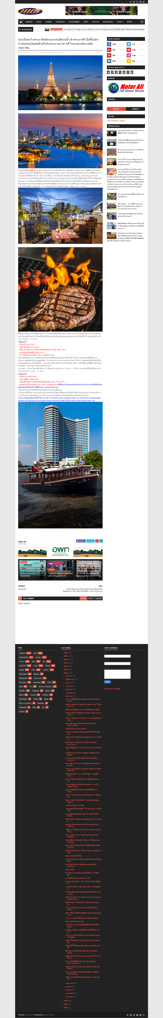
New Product (108, 21)
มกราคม (69, 996)
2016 (66, 1007)
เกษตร (33, 670)
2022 (66, 666)
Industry (47, 691)
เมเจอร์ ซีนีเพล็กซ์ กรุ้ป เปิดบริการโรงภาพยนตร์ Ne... (82, 941)
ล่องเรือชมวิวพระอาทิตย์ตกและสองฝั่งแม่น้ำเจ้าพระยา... (81, 865)
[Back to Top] (143, 1015)
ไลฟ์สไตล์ (54, 52)
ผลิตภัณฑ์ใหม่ (23, 657)
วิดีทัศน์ (35, 699)
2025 (66, 656)
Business (29, 21)
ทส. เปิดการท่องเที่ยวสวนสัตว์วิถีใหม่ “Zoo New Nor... (82, 873)
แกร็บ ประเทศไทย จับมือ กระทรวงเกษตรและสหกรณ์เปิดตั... (82, 936)
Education (22, 691)
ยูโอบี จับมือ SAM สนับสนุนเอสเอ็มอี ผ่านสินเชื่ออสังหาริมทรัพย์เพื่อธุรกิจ (131, 141)
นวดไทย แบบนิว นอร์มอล (74, 805)
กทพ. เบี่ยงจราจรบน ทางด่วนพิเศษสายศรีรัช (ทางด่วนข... (83, 764)
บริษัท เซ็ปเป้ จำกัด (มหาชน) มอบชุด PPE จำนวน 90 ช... (83, 957)
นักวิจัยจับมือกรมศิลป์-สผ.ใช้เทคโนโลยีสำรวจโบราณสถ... (83, 892)
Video (34, 707)
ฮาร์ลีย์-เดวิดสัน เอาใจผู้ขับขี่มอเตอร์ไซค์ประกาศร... (82, 930)
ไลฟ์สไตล (45, 695)
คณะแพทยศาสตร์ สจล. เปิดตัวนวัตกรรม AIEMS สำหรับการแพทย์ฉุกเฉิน (131, 131)
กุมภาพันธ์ (70, 993)
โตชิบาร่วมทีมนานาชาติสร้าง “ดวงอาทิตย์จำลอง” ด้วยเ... (83, 719)
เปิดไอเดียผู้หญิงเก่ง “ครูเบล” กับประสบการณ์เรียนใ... (83, 748)
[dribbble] (137, 1)
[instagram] (140, 1)
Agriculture (41, 703)
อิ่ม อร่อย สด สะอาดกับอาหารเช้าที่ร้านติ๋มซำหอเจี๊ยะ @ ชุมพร (131, 150)
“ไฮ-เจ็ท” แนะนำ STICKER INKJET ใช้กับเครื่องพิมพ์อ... (82, 925)
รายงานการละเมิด (112, 688)
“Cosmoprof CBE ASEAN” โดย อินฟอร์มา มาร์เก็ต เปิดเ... (83, 809)
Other (119, 21)
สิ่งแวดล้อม (22, 682)
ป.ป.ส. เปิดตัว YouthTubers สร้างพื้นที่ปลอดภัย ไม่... (82, 780)
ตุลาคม (69, 682)
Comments (135, 109)
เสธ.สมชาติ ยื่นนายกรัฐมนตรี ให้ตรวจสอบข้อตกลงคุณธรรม (81, 972)
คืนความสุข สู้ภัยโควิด (73, 855)
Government (36, 682)
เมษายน (69, 986)
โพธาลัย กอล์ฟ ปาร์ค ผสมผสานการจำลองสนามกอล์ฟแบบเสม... (82, 898)
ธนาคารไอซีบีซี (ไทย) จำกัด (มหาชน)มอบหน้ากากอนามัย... (80, 962)
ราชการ (21, 661)
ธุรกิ (43, 707)
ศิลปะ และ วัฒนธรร (25, 703)
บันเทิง (36, 666)
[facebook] (130, 1)
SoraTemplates (29, 1015)
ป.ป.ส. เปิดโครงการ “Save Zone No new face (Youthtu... (81, 835)
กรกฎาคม (69, 692)
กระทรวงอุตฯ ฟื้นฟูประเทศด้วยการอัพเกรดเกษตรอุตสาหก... (83, 769)
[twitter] (134, 1)
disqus (91, 598)
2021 (66, 669)
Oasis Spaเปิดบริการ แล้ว (74, 921)
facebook (98, 598)
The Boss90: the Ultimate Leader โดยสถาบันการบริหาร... (83, 713)
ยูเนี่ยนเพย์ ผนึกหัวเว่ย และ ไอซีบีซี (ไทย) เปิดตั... (83, 709)
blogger (83, 598)
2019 (66, 1000)
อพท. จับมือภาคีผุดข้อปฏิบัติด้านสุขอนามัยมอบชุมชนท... (83, 913)
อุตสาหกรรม (38, 678)
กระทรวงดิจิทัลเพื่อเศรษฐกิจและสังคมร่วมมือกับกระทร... (82, 700)
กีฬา (44, 661)
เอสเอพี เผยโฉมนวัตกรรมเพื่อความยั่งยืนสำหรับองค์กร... (82, 753)
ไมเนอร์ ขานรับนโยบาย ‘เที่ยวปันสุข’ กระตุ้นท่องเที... (83, 795)
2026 (66, 652)
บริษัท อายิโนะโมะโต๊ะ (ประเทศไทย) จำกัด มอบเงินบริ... (82, 967)
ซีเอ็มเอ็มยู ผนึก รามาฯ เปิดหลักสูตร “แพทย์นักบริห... (82, 774)
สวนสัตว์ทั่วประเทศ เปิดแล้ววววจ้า (78, 878)
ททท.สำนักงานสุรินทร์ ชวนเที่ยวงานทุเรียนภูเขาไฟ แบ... (81, 743)
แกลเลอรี (33, 695)
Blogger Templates (49, 1015)
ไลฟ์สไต (21, 711)
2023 (66, 663)
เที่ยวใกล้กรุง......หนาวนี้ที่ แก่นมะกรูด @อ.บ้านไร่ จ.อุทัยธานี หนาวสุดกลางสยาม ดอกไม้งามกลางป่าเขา (130, 206)
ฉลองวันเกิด (69, 869)
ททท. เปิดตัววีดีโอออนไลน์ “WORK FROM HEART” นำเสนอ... (83, 846)
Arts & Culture (23, 699)
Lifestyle (95, 21)
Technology (60, 21)
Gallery (46, 699)
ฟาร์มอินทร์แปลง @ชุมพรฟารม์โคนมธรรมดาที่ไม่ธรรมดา (130, 214)
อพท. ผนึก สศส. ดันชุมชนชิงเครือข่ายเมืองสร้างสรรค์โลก (80, 724)
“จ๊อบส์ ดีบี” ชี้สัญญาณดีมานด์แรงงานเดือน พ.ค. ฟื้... (82, 946)
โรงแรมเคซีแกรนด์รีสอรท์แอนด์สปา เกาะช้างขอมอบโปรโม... (82, 785)
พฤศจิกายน (70, 679)
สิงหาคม (69, 689)
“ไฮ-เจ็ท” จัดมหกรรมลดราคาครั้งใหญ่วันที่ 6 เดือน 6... (81, 908)
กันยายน (69, 686)
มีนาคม (69, 989)
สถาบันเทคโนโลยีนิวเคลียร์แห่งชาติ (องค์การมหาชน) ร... (81, 759)
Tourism (48, 21)
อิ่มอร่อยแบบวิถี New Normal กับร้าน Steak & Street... (81, 951)
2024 (66, 659)
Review (129, 21)
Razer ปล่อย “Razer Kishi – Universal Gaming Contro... (82, 801)
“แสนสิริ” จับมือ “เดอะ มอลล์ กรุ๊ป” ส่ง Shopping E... (83, 887)
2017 (66, 1004)
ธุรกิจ (35, 653)
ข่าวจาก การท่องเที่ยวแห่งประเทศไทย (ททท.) (81, 918)
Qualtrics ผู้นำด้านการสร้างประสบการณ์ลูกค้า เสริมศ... (83, 851)
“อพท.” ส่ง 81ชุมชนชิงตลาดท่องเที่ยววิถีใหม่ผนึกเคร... (82, 732)
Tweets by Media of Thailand (116, 120)
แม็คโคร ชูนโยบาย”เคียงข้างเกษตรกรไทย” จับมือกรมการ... (83, 705)
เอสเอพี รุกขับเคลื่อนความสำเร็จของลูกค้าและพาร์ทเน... (82, 825)
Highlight (116, 109)
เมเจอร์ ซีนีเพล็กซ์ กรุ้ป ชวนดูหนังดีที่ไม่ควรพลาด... (81, 790)
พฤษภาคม (70, 983)
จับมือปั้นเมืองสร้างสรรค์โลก (75, 728)
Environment (22, 707)
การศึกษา (46, 670)
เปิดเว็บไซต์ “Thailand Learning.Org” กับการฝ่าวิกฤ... (83, 738)
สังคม (33, 661)
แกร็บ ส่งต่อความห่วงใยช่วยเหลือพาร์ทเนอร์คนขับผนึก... (83, 860)
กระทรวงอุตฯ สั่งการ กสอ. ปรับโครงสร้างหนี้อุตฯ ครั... (83, 882)
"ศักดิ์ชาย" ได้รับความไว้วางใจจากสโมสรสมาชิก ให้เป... (83, 830)
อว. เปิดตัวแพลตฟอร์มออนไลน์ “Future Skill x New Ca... (82, 814)
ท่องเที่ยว (38, 657)
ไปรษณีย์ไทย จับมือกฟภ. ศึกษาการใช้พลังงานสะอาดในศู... (82, 841)
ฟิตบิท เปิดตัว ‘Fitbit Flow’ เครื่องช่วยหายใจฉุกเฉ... (82, 903)
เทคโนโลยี (22, 666)
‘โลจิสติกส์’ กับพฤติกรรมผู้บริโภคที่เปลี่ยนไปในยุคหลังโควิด (60, 574)
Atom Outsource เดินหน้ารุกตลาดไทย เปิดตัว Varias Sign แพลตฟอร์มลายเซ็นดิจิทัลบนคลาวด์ (131, 225)
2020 (66, 673)
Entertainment (74, 21)
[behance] (143, 1)
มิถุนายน (69, 696)
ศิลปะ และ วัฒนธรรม (45, 686)
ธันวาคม (69, 675)
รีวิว (30, 686)
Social (38, 21)
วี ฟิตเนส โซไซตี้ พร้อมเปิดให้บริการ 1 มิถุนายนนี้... (82, 978)
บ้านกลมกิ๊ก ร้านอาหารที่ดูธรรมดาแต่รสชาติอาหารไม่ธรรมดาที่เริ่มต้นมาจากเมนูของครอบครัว (131, 161)
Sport (86, 21)
